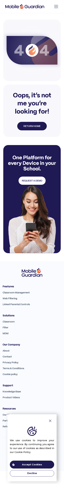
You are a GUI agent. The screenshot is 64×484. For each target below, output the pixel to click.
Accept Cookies (32, 464)
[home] (24, 6)
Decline (32, 473)
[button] (55, 6)
